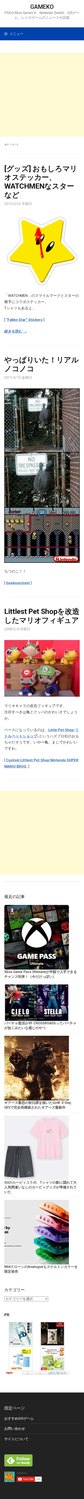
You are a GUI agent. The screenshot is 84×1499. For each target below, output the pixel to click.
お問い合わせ (14, 1429)
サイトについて (16, 1439)
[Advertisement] (42, 95)
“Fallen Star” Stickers (24, 320)
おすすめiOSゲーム (19, 1418)
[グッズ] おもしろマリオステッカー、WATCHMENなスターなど (40, 181)
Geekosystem (18, 583)
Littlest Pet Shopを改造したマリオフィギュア (41, 615)
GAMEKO (41, 6)
